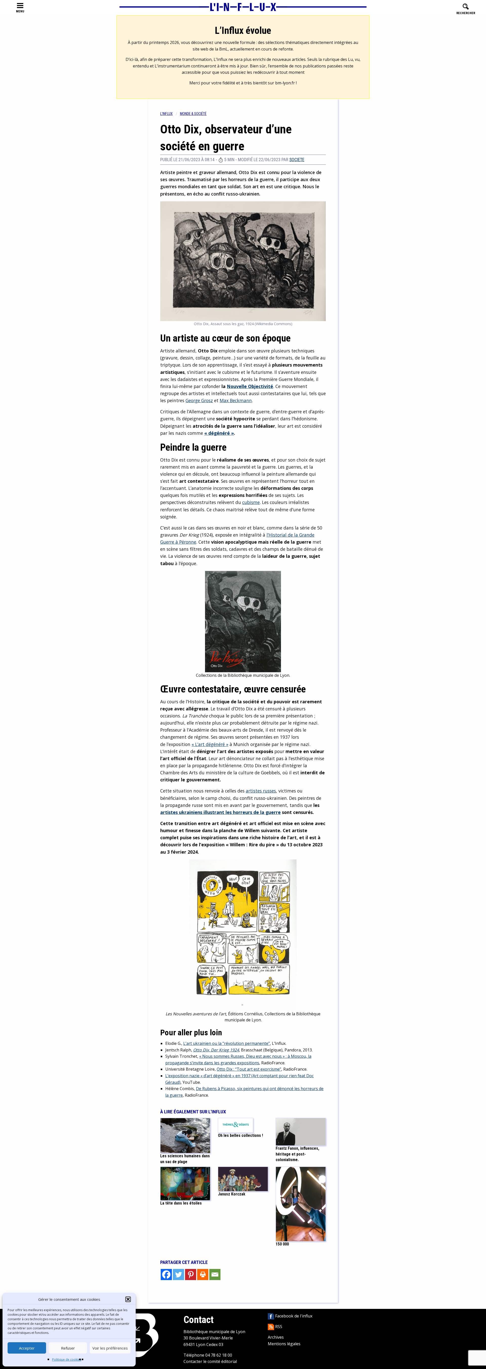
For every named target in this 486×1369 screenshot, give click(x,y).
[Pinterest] (190, 1274)
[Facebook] (166, 1274)
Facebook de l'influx (293, 1316)
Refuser (68, 1348)
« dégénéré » (219, 433)
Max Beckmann (236, 400)
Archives (276, 1337)
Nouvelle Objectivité (250, 386)
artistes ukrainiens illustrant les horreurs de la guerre (220, 812)
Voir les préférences (110, 1348)
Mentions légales (284, 1344)
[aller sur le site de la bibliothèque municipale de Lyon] (139, 1335)
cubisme (251, 502)
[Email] (214, 1274)
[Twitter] (178, 1274)
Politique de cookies (66, 1359)
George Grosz (199, 400)
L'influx (166, 114)
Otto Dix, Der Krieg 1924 (216, 1050)
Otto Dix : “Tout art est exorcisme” (249, 1069)
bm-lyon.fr (285, 83)
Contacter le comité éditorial (210, 1361)
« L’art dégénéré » (210, 744)
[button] (128, 1299)
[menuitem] (170, 114)
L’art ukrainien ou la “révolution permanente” (226, 1043)
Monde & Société (193, 114)
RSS (278, 1326)
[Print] (202, 1274)
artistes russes (261, 791)
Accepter (27, 1348)
